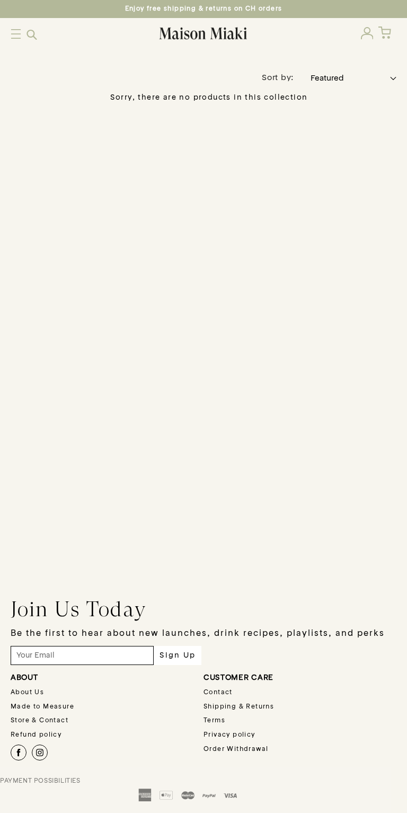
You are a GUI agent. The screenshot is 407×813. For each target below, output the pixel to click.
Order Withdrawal (236, 749)
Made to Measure (42, 707)
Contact (218, 692)
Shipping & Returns (239, 707)
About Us (27, 692)
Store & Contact (39, 721)
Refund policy (36, 735)
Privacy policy (229, 735)
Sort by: (278, 78)
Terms (214, 721)
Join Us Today (78, 609)
